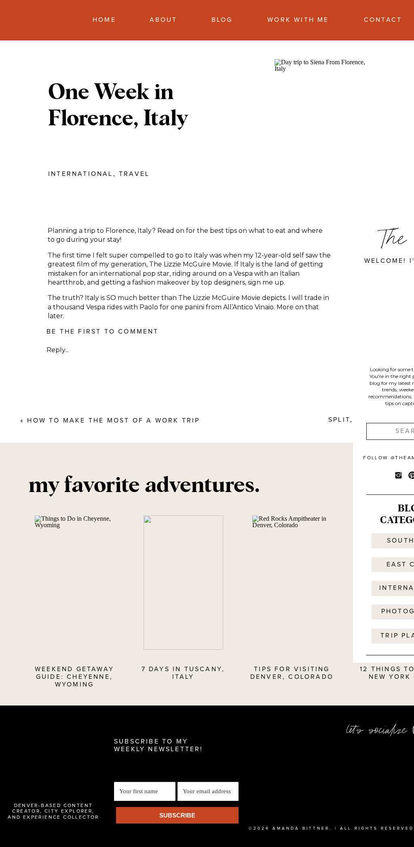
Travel (134, 174)
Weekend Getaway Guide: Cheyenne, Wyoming (74, 677)
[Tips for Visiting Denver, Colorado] (292, 582)
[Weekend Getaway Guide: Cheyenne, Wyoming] (74, 582)
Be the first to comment (102, 331)
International (80, 174)
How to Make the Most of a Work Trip (113, 420)
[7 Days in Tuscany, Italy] (183, 582)
